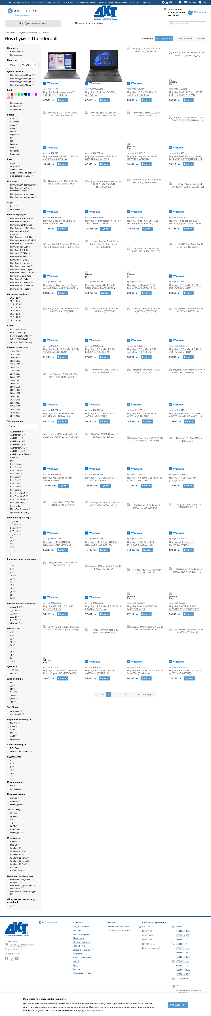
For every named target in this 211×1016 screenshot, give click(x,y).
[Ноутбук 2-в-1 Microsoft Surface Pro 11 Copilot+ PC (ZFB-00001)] (62, 644)
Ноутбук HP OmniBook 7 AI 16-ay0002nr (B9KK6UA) (185, 672)
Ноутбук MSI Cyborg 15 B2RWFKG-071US (181, 543)
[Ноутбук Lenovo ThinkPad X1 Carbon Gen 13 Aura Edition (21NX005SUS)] (104, 258)
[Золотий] (15, 94)
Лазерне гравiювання (85, 2)
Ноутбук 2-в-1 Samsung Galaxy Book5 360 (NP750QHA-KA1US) (186, 157)
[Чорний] (25, 94)
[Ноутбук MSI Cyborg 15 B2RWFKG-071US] (188, 515)
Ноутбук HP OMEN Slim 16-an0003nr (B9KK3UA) (100, 415)
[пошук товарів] (171, 23)
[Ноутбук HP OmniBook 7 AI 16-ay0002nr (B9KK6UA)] (188, 644)
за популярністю (164, 38)
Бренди (146, 2)
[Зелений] (18, 94)
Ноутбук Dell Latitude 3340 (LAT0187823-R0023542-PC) (141, 286)
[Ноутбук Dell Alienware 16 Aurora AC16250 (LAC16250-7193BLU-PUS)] (62, 258)
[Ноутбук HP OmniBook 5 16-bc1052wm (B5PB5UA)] (104, 323)
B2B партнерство (22, 2)
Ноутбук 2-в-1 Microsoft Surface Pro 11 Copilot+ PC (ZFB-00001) (60, 672)
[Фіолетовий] (35, 94)
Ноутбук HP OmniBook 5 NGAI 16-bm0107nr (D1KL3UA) (145, 672)
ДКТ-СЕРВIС (68, 2)
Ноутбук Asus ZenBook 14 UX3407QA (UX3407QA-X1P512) (186, 222)
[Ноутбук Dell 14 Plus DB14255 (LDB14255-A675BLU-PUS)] (62, 194)
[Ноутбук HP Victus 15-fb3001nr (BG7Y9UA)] (104, 65)
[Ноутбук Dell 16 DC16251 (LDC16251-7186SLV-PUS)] (62, 515)
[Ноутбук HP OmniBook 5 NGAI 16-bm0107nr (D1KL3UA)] (146, 644)
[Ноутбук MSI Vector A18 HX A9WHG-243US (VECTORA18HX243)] (62, 451)
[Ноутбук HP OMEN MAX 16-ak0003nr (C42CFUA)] (146, 387)
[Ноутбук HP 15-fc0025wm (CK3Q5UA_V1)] (188, 451)
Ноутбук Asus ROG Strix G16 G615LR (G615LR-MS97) (142, 222)
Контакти (102, 2)
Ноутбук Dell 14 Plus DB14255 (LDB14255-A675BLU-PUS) (59, 222)
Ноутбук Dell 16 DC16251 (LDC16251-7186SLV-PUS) (57, 543)
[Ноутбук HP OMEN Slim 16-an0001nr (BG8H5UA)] (146, 65)
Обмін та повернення (117, 2)
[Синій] (29, 94)
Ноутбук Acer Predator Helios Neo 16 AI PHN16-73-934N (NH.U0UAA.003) (103, 223)
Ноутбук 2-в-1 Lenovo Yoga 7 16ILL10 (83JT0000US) (58, 93)
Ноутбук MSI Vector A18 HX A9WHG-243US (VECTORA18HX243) (57, 480)
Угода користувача (82, 973)
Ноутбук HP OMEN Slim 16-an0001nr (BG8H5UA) (142, 93)
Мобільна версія (49, 922)
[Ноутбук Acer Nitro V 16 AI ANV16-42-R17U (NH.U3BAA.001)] (146, 451)
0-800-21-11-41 (25, 11)
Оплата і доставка (52, 2)
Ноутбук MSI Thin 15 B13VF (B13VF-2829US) (58, 607)
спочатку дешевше (183, 38)
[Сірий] (12, 97)
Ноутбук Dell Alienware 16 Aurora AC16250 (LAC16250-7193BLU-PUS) (60, 288)
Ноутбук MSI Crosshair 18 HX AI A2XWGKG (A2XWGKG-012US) (186, 415)
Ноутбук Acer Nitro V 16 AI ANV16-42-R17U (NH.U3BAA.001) (145, 479)
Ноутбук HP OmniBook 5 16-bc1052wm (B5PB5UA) (100, 350)
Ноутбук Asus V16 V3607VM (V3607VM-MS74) (142, 607)
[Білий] (32, 94)
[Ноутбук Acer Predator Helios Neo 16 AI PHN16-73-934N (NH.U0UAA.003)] (104, 194)
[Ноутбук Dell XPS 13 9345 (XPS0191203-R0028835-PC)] (188, 579)
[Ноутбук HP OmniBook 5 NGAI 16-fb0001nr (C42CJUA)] (104, 579)
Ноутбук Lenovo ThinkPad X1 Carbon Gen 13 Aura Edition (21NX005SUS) (100, 288)
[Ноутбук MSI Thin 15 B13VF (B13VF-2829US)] (62, 579)
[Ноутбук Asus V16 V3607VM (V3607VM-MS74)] (146, 579)
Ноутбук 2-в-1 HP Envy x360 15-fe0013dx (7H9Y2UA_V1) (186, 93)
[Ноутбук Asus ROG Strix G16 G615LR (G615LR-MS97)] (146, 194)
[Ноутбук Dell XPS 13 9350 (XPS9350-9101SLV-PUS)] (146, 515)
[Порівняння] (180, 2)
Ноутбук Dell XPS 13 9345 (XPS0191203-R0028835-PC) (184, 607)
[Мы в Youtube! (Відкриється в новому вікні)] (170, 2)
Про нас (8, 2)
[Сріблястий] (8, 94)
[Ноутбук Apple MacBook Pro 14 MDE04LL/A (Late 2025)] (104, 130)
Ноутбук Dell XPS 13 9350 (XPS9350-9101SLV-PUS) (140, 543)
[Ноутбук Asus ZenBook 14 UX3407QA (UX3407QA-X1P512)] (188, 194)
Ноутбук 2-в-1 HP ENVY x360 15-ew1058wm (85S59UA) (60, 157)
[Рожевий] (8, 97)
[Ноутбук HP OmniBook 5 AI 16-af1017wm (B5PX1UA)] (188, 258)
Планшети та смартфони (89, 23)
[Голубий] (22, 94)
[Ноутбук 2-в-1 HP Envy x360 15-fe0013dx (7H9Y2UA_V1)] (188, 65)
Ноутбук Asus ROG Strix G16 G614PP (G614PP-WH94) (58, 415)
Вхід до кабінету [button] (81, 927)
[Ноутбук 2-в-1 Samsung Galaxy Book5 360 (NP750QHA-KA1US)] (188, 130)
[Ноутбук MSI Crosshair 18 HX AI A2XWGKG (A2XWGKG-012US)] (188, 387)
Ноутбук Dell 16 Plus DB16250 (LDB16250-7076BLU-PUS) (101, 543)
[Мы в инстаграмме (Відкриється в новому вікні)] (167, 2)
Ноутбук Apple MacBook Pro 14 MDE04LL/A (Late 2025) (101, 157)
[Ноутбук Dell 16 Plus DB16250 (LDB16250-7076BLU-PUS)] (104, 515)
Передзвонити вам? (21, 15)
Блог (139, 2)
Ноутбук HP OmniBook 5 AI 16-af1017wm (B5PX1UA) (185, 286)
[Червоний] (12, 94)
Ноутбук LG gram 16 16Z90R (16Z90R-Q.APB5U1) (142, 157)
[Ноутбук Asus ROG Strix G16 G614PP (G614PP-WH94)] (62, 387)
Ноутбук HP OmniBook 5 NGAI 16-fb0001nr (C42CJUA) (103, 607)
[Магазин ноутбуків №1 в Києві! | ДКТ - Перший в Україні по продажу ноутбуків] (17, 929)
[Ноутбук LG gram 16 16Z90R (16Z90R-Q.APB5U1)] (146, 130)
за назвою (200, 38)
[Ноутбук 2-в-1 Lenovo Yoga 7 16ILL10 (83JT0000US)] (62, 65)
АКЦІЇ (131, 2)
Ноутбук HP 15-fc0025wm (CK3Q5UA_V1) (182, 479)
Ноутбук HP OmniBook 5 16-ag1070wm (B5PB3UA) (142, 350)
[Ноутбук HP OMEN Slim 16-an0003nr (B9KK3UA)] (104, 387)
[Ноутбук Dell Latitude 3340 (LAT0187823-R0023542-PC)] (146, 258)
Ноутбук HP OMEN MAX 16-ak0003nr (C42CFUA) (142, 415)
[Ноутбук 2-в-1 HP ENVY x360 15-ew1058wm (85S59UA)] (62, 130)
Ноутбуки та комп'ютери (32, 23)
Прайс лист (37, 2)
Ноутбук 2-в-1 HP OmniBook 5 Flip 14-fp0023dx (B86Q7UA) (61, 350)
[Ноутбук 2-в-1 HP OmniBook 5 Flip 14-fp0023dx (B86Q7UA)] (62, 323)
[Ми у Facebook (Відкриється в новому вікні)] (163, 2)
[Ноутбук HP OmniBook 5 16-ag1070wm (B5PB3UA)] (146, 323)
